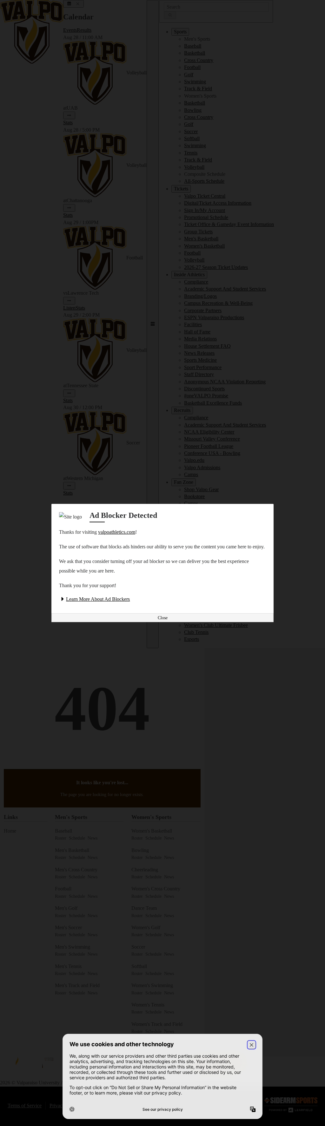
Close (163, 617)
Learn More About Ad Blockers (98, 599)
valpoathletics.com (116, 532)
